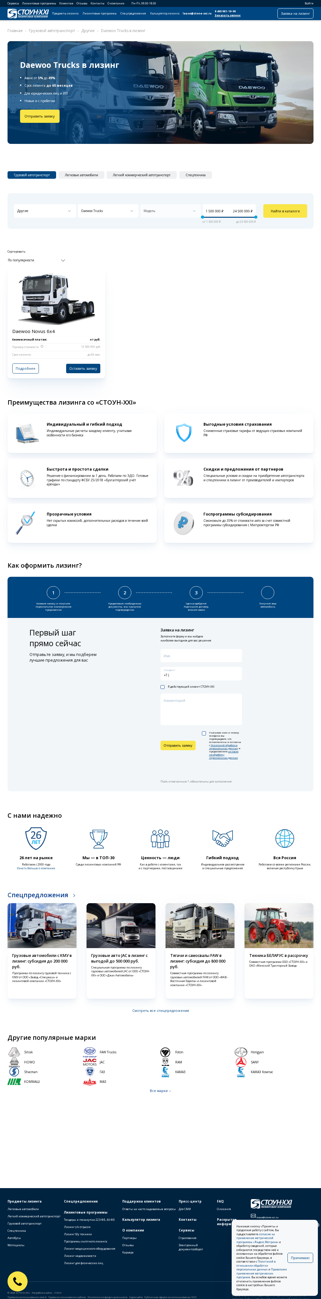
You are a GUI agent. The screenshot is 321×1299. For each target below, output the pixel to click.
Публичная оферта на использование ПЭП (170, 1297)
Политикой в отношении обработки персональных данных (256, 1265)
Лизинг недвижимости (80, 1256)
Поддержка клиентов (141, 1201)
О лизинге (224, 1209)
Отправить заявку (39, 116)
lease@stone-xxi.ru (197, 13)
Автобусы (14, 1238)
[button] (5, 951)
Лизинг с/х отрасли (77, 1227)
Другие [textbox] (22, 211)
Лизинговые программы (39, 3)
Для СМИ (185, 1209)
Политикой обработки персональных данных (223, 747)
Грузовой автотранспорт (25, 1223)
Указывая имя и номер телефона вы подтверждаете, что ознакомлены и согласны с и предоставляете (225, 745)
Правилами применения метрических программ (261, 1273)
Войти (309, 3)
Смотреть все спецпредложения (160, 1010)
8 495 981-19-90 (225, 11)
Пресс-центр (190, 1201)
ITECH (57, 1292)
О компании (116, 3)
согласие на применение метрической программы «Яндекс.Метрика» (257, 1238)
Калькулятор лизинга (165, 13)
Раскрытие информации (228, 1221)
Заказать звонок (228, 15)
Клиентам (66, 3)
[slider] (202, 217)
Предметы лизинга (65, 13)
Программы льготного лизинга (85, 1241)
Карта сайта (136, 1297)
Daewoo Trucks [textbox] (92, 211)
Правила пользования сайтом (67, 1297)
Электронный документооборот (191, 1247)
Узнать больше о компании (36, 868)
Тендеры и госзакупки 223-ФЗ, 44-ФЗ (89, 1220)
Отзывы (81, 3)
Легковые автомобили (23, 1209)
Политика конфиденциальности (107, 1297)
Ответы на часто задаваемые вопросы (149, 1209)
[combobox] (45, 211)
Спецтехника (17, 1231)
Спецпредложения (133, 13)
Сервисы (13, 3)
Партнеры (129, 1238)
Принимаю (300, 1257)
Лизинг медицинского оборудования (89, 1249)
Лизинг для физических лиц (83, 1263)
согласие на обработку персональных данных (224, 754)
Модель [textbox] (149, 211)
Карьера (128, 1252)
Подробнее (25, 368)
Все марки (159, 1090)
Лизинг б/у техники (78, 1234)
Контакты (97, 3)
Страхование (188, 1238)
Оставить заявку (83, 368)
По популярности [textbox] (21, 260)
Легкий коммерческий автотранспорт (34, 1216)
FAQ (220, 1201)
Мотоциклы (16, 1245)
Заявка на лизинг (295, 13)
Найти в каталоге (285, 211)
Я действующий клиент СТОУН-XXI (191, 687)
